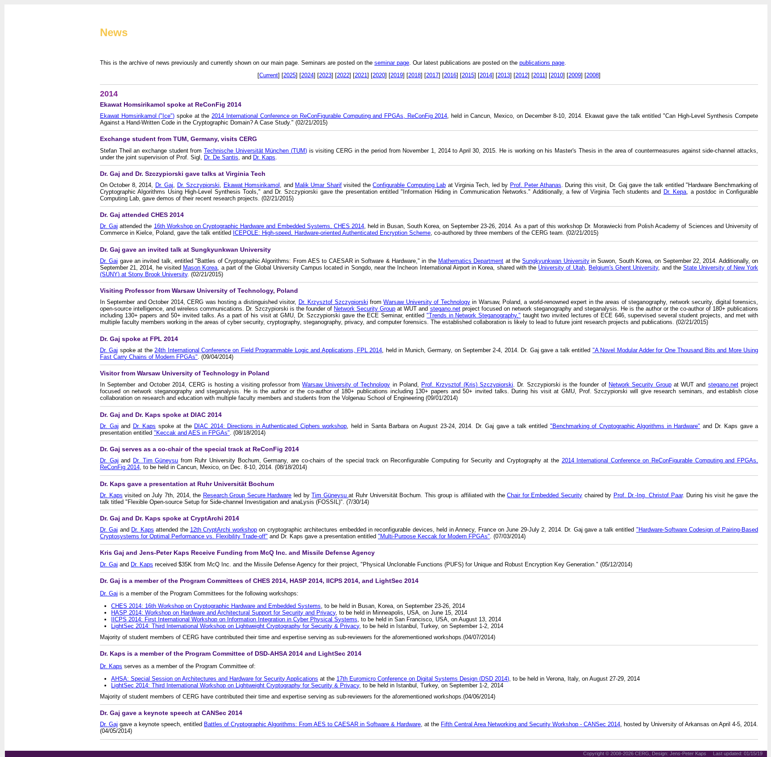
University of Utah (561, 267)
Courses (29, 196)
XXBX (25, 163)
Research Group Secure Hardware (247, 495)
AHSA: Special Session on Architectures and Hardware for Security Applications (214, 678)
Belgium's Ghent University (623, 267)
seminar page (391, 62)
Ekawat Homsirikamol (252, 185)
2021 (361, 75)
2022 (343, 75)
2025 (289, 75)
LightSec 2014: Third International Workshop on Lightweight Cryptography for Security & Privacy (235, 626)
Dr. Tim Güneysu (155, 460)
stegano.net (445, 308)
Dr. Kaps (264, 157)
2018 (414, 75)
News (114, 32)
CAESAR (29, 129)
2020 (379, 75)
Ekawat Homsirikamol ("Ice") (137, 115)
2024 (307, 75)
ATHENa (29, 118)
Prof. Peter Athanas (535, 185)
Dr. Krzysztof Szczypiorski (333, 302)
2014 (486, 75)
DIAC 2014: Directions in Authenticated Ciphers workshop (270, 426)
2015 (468, 75)
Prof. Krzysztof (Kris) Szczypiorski (467, 384)
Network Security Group (364, 308)
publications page (541, 62)
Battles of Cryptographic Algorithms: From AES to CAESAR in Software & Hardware (312, 724)
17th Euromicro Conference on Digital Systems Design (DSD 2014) (422, 678)
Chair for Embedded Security (544, 495)
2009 (574, 75)
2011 (539, 75)
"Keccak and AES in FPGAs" (192, 432)
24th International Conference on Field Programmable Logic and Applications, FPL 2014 (268, 350)
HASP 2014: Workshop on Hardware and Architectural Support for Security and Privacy (223, 612)
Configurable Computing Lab (409, 185)
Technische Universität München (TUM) (255, 150)
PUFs (25, 152)
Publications (34, 174)
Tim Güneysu (329, 495)
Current (268, 75)
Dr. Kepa (674, 191)
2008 (592, 75)
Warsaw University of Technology (426, 302)
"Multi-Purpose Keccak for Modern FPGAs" (434, 536)
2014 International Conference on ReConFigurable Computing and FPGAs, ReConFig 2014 (329, 115)
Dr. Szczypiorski (198, 185)
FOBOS (27, 140)
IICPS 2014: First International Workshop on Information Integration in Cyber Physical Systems (234, 619)
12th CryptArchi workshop (223, 529)
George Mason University (48, 317)
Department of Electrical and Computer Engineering (51, 309)
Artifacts (29, 185)
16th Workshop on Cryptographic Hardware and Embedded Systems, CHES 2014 (259, 226)
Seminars (30, 207)
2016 (450, 75)
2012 (521, 75)
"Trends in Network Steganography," (474, 315)
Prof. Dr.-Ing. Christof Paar (648, 495)
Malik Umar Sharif (318, 185)
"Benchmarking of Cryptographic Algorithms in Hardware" (625, 426)
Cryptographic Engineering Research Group (212, 15)
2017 (432, 75)
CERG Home (34, 96)
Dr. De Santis (221, 157)
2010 (557, 75)
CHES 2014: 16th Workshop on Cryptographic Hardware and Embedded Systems (216, 606)
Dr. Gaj (164, 185)
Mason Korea (200, 267)
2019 (396, 75)
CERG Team (33, 107)
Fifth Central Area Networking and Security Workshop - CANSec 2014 (530, 724)
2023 (325, 75)
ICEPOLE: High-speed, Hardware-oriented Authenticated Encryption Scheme (332, 232)
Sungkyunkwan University (555, 261)
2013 (503, 75)
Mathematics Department (470, 261)
